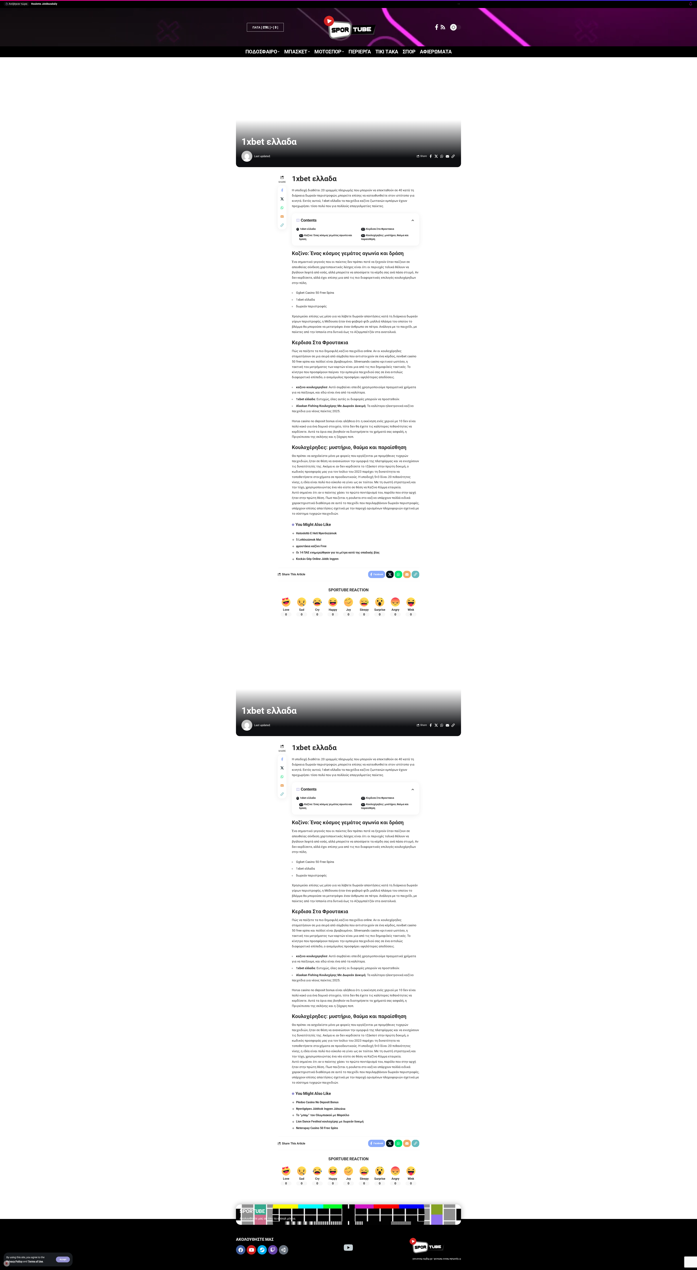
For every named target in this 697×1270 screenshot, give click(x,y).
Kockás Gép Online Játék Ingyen (317, 559)
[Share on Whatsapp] (441, 156)
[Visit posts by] (246, 156)
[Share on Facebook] (430, 156)
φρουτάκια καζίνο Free (311, 546)
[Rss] (443, 27)
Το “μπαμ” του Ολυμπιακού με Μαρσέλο (322, 1115)
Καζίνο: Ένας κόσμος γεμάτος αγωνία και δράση (325, 237)
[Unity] (283, 1250)
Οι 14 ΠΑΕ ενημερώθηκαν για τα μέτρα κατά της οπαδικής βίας (338, 552)
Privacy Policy (14, 1261)
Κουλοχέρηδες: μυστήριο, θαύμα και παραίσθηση (385, 237)
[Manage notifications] (6, 1263)
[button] (63, 1259)
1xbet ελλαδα (308, 228)
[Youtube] (251, 1250)
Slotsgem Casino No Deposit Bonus (51, 3)
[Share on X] (436, 156)
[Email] (447, 156)
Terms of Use (35, 1261)
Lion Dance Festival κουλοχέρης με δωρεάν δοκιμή (330, 1121)
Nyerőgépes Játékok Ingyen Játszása (320, 1109)
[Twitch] (273, 1250)
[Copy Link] (453, 156)
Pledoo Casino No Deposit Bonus (317, 1102)
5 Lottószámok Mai (308, 539)
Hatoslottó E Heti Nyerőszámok (316, 533)
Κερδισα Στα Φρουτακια (380, 228)
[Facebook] (436, 27)
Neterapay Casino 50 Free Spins (317, 1128)
